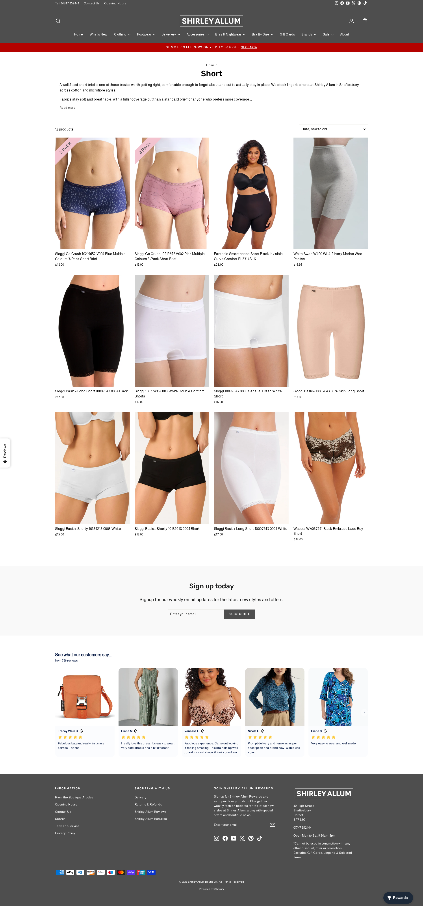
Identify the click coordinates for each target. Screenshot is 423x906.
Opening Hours (115, 3)
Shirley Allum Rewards (151, 818)
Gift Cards (287, 34)
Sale (326, 34)
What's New (99, 34)
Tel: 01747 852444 (67, 3)
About (344, 34)
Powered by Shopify (211, 889)
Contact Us (92, 3)
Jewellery (169, 34)
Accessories (196, 34)
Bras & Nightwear (228, 34)
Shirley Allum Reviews (150, 811)
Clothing (120, 34)
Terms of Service (67, 826)
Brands (307, 34)
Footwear (144, 34)
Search (60, 818)
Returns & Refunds (148, 804)
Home (78, 34)
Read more (67, 107)
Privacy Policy (65, 833)
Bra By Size (261, 34)
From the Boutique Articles (74, 797)
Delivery (141, 797)
